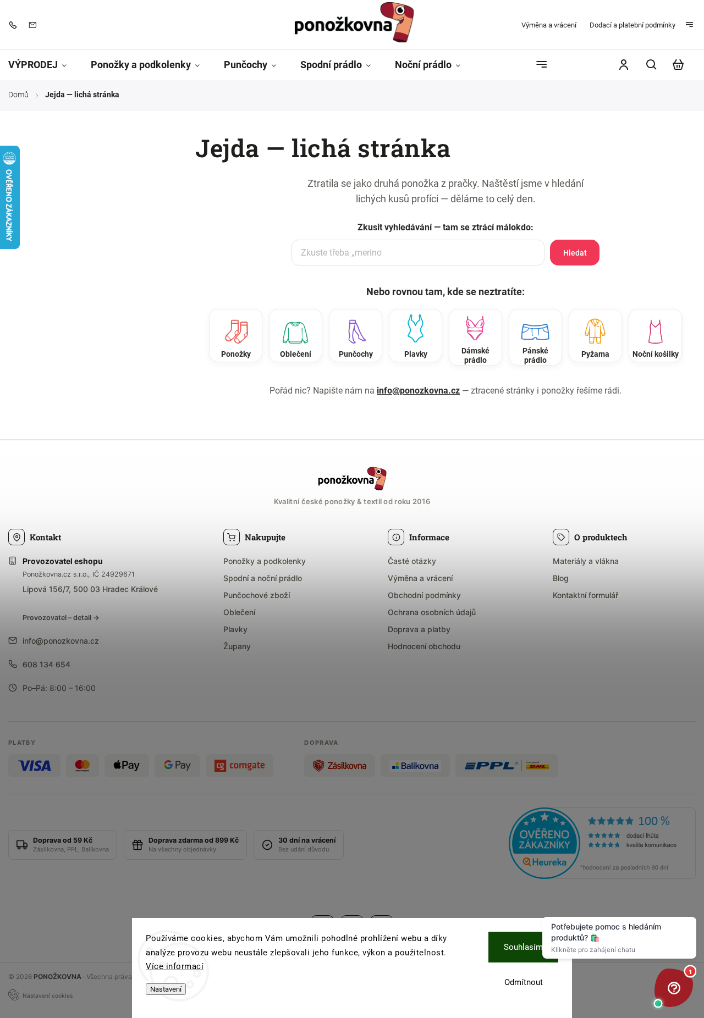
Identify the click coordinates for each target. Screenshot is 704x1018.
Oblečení (239, 612)
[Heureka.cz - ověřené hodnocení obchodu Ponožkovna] (602, 844)
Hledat (575, 252)
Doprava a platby (419, 629)
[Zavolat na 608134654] (15, 24)
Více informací (175, 966)
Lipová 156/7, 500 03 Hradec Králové (90, 589)
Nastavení (166, 989)
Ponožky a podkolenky (264, 561)
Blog (561, 578)
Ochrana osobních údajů (432, 612)
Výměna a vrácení (548, 25)
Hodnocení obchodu (424, 646)
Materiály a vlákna (586, 561)
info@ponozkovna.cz (418, 390)
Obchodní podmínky (424, 595)
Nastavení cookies (48, 995)
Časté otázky (412, 561)
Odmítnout (523, 982)
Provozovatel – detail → (61, 617)
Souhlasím (523, 947)
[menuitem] (43, 65)
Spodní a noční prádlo (262, 578)
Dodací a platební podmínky (632, 25)
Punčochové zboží (256, 595)
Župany (237, 646)
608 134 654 (46, 664)
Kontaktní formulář (585, 595)
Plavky (235, 629)
